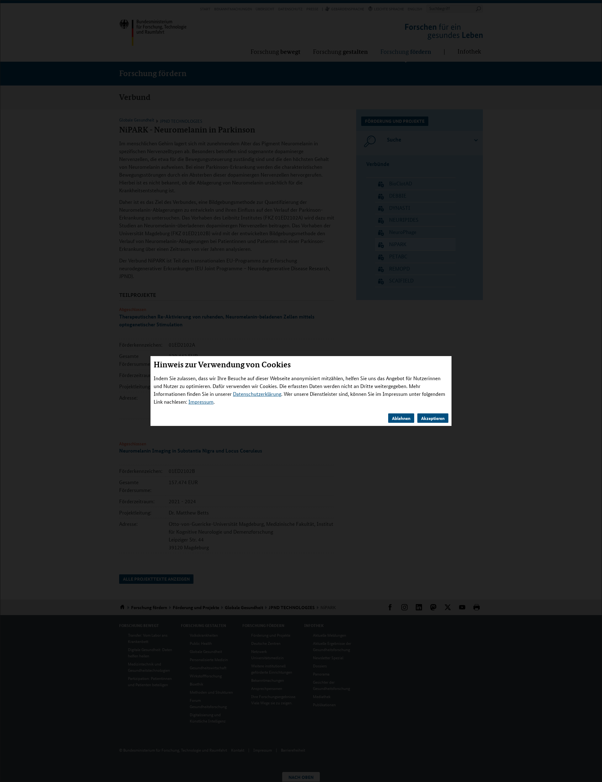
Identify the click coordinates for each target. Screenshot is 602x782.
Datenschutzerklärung (257, 394)
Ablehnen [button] (401, 418)
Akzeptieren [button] (433, 418)
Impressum (201, 401)
